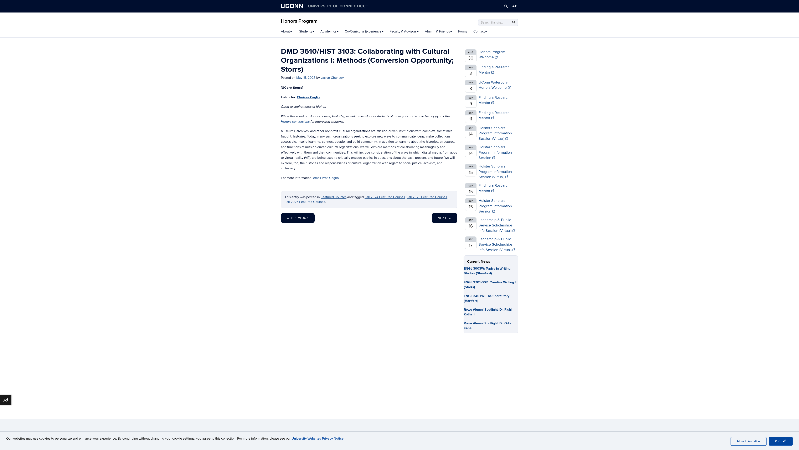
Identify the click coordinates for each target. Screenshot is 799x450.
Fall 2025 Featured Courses (427, 197)
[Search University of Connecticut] (506, 6)
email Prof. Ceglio (326, 178)
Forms (462, 31)
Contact (479, 31)
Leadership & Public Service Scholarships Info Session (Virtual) (495, 225)
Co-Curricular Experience (363, 31)
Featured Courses (333, 197)
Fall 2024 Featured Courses (385, 197)
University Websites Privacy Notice (318, 438)
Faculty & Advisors (403, 31)
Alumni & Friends (437, 31)
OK (778, 441)
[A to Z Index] (514, 6)
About (285, 31)
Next (445, 218)
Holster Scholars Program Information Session (495, 152)
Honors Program (299, 21)
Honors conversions (295, 122)
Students (305, 31)
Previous (298, 218)
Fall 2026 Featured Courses (305, 202)
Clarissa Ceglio (308, 97)
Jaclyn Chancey (332, 78)
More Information (748, 441)
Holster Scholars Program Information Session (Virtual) (495, 133)
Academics (328, 31)
